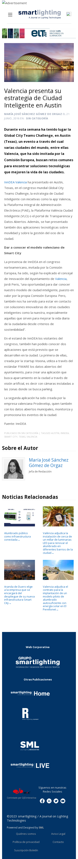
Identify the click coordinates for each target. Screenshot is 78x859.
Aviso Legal (58, 834)
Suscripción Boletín (26, 850)
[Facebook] (42, 800)
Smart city (10, 436)
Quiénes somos (26, 834)
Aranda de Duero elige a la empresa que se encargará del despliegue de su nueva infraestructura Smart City (19, 595)
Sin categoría (37, 118)
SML (41, 827)
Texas (22, 436)
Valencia (61, 279)
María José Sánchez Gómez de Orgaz (33, 114)
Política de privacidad (26, 842)
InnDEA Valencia (16, 182)
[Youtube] (63, 800)
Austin (55, 433)
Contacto (58, 842)
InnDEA (65, 433)
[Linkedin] (49, 800)
